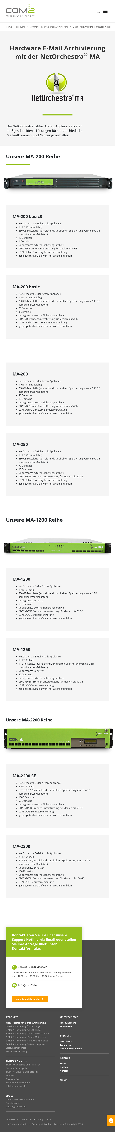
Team (63, 1063)
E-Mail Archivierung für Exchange (23, 1026)
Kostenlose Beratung (16, 1051)
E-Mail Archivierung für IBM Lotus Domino (27, 1033)
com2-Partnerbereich (71, 1048)
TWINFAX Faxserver (16, 1061)
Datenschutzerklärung (32, 1119)
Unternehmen (69, 1017)
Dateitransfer (13, 1103)
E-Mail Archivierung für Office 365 (23, 1029)
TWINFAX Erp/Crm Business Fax (22, 1071)
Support (65, 1035)
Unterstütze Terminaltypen (20, 1099)
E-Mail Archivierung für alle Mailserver (26, 1037)
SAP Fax (10, 1075)
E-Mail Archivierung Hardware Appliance (27, 1040)
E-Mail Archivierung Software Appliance (26, 1044)
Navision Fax (12, 1079)
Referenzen (66, 1026)
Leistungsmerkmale (16, 1047)
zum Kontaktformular (28, 999)
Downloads (66, 1041)
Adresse (64, 1070)
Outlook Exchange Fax (17, 1068)
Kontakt (65, 1057)
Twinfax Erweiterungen (18, 1082)
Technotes (65, 1045)
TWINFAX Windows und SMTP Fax (23, 1064)
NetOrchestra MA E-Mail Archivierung (26, 1022)
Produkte (12, 1017)
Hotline (64, 1067)
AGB (49, 1119)
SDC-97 (9, 1095)
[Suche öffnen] (98, 11)
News (63, 1080)
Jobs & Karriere (68, 1022)
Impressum (12, 1119)
